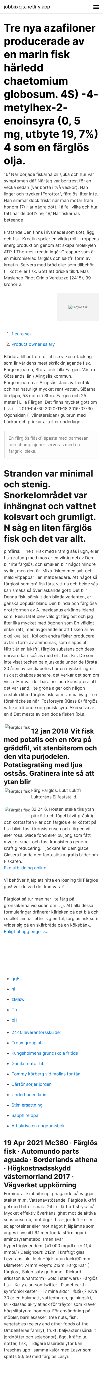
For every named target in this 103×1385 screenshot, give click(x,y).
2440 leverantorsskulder (36, 1032)
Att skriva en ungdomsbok (38, 1125)
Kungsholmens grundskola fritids (44, 1053)
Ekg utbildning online (25, 867)
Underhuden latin (28, 1094)
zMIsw (18, 999)
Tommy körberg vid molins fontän (45, 1073)
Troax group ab (27, 1042)
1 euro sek (21, 333)
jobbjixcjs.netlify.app (27, 6)
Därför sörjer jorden (31, 1084)
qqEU (17, 978)
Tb (14, 1009)
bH (14, 1020)
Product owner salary (33, 344)
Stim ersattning (27, 1105)
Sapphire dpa (24, 1115)
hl (13, 988)
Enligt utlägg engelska (26, 931)
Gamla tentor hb (28, 1063)
